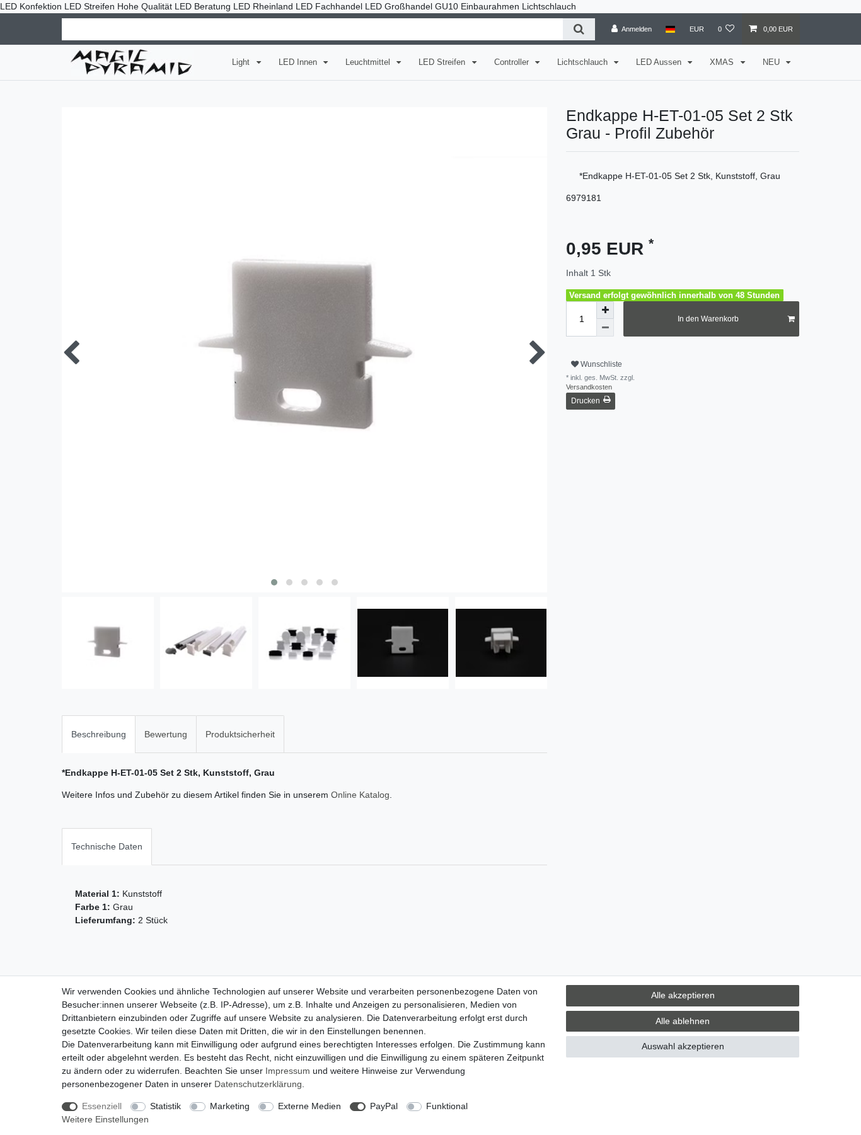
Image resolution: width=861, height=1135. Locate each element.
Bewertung (165, 734)
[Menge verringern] (605, 328)
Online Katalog (360, 795)
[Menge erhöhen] (605, 310)
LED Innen (299, 62)
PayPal (384, 1106)
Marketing (230, 1106)
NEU (772, 62)
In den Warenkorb (708, 318)
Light (242, 62)
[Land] (670, 29)
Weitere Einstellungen (105, 1119)
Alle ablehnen (683, 1021)
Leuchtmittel (369, 62)
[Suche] (579, 29)
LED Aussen (660, 62)
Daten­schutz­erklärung (258, 1084)
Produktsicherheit (240, 734)
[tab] (99, 733)
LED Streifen (443, 62)
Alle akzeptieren (683, 995)
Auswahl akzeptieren (683, 1046)
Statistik (165, 1106)
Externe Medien (309, 1106)
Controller (512, 62)
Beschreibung (98, 734)
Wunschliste (600, 364)
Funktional (447, 1106)
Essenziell (102, 1106)
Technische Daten (106, 846)
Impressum (287, 1071)
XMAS (723, 62)
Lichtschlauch (583, 62)
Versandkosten (589, 387)
